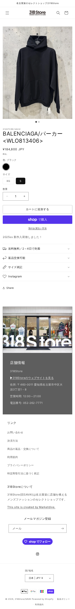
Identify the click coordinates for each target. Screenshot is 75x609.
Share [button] (10, 287)
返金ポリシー (63, 599)
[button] (7, 13)
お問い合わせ (15, 432)
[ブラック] (6, 167)
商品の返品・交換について (23, 448)
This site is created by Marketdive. (31, 507)
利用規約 (12, 457)
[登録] (62, 528)
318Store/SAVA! (23, 599)
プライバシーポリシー (20, 465)
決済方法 (12, 440)
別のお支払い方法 (37, 228)
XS (10, 181)
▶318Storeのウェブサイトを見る (32, 378)
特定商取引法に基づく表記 (23, 473)
